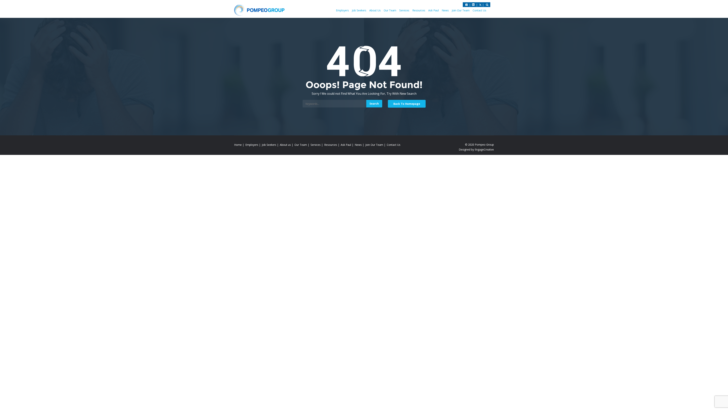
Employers (342, 10)
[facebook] (466, 4)
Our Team (390, 10)
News (445, 10)
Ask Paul (433, 10)
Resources (418, 10)
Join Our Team (461, 10)
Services (404, 10)
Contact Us (479, 10)
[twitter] (473, 4)
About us (285, 145)
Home (238, 145)
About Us (375, 10)
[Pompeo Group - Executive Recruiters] (260, 10)
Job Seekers (359, 10)
